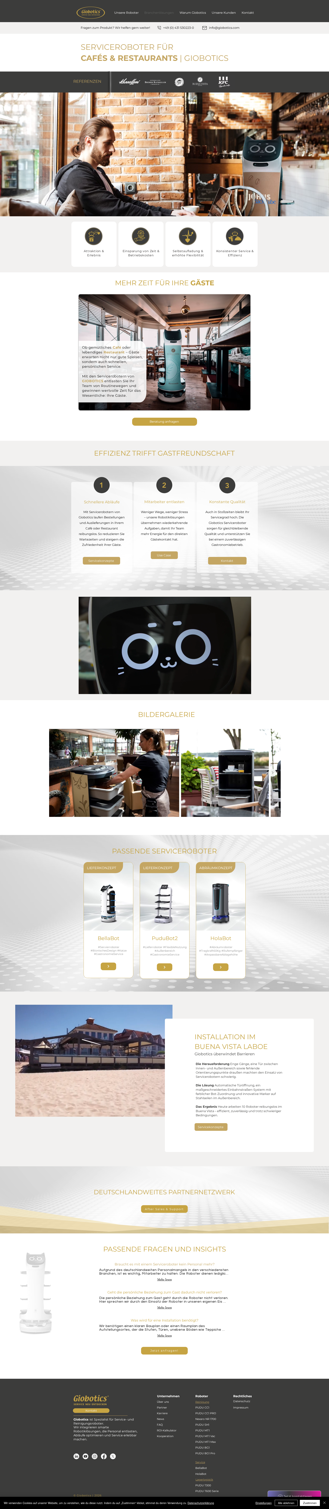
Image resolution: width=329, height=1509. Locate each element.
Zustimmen (310, 1503)
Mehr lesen (164, 1279)
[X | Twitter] (113, 1456)
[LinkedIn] (76, 1456)
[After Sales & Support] (108, 966)
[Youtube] (85, 1456)
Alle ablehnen (286, 1503)
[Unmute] (90, 688)
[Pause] (83, 688)
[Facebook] (104, 1456)
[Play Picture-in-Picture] (239, 688)
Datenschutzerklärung (201, 1503)
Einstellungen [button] (264, 1503)
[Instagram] (94, 1456)
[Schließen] (324, 1503)
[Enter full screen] (246, 688)
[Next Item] (272, 773)
